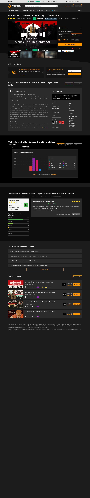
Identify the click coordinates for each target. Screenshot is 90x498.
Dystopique (72, 125)
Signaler (77, 214)
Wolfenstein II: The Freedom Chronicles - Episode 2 (40, 302)
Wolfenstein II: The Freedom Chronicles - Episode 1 (40, 311)
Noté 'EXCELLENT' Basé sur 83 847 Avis (49, 1)
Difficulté (69, 144)
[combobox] (44, 6)
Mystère (48, 10)
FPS (59, 31)
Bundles (25, 10)
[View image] (26, 54)
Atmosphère (72, 123)
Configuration (78, 83)
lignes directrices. (57, 196)
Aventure (71, 110)
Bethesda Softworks (56, 117)
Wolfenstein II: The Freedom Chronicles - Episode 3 (40, 292)
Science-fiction (72, 121)
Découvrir (10, 10)
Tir (65, 31)
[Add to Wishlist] (81, 28)
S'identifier (67, 6)
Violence (71, 120)
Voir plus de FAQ (45, 269)
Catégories (18, 10)
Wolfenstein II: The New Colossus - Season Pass (39, 282)
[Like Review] (73, 214)
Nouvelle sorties (41, 10)
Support (80, 10)
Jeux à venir (32, 10)
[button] (13, 1)
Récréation (60, 144)
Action (62, 31)
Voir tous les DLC (77, 276)
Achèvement (78, 144)
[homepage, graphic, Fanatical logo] (15, 6)
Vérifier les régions (77, 48)
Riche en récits (69, 31)
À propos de (69, 83)
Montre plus (44, 127)
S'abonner (74, 74)
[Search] (56, 6)
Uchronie (71, 115)
